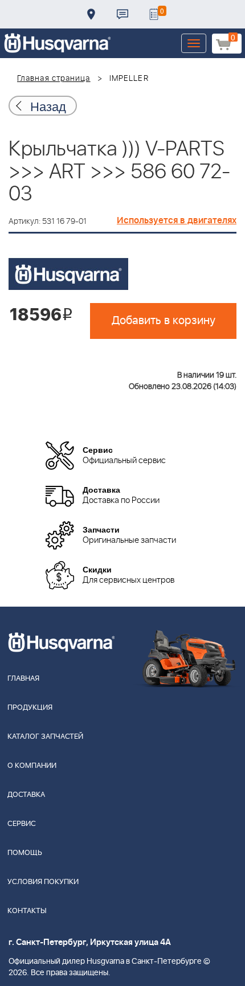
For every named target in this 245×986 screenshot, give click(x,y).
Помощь (24, 853)
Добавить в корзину (163, 320)
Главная (23, 678)
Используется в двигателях (176, 220)
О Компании (31, 765)
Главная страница (54, 78)
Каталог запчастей (45, 736)
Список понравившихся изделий (154, 14)
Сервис (21, 824)
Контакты (122, 14)
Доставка (91, 14)
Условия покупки (43, 882)
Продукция (29, 707)
